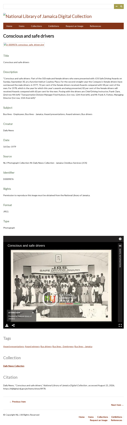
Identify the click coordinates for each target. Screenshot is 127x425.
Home (9, 26)
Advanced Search (116, 6)
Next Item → (117, 405)
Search (121, 6)
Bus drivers (46, 346)
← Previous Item (17, 401)
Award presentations (13, 346)
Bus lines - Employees (63, 346)
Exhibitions (53, 26)
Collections (36, 26)
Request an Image (74, 26)
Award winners (32, 346)
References (95, 26)
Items (21, 26)
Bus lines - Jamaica (83, 346)
